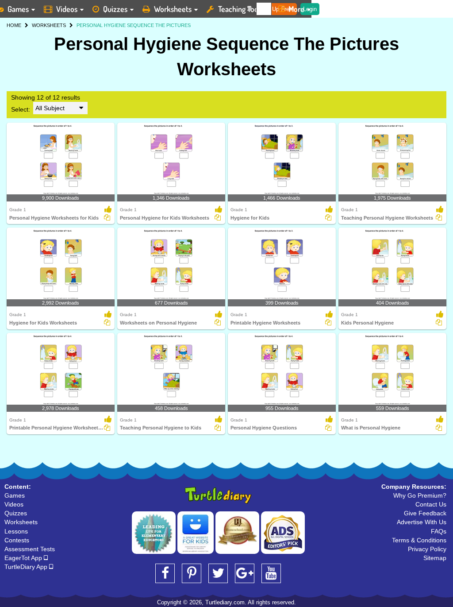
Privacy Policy (427, 549)
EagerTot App (24, 557)
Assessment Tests (29, 549)
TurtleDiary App (26, 566)
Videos (66, 9)
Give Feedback (425, 513)
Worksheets (172, 9)
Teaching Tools (240, 9)
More (296, 9)
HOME (14, 25)
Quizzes (115, 9)
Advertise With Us (421, 522)
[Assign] (107, 217)
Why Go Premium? (419, 495)
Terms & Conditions (419, 540)
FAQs (438, 531)
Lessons (16, 531)
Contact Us (430, 504)
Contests (16, 540)
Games (14, 495)
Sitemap (434, 557)
